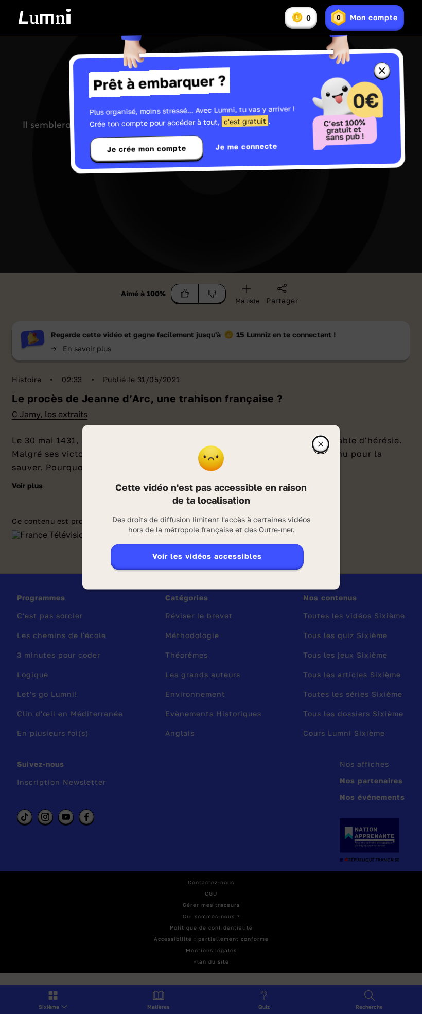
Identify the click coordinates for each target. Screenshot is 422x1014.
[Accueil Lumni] (44, 16)
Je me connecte (246, 146)
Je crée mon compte (146, 149)
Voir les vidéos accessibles (207, 556)
